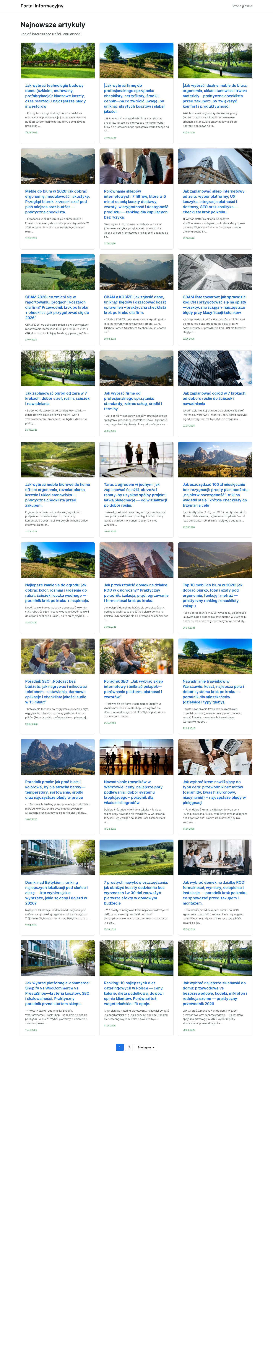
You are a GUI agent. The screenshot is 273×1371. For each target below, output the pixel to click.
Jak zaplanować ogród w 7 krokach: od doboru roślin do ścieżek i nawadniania (214, 398)
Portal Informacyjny (42, 6)
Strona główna (242, 6)
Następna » (146, 1047)
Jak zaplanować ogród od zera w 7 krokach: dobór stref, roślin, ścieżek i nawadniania (57, 398)
